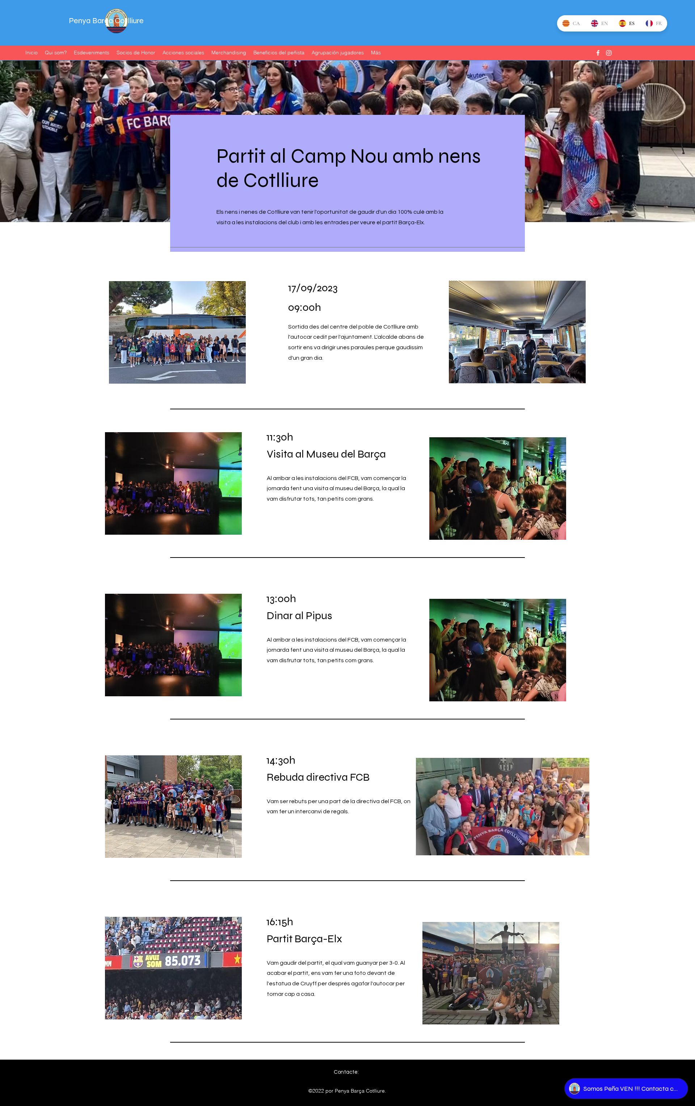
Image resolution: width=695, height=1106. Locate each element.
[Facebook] (598, 53)
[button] (580, 847)
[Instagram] (608, 53)
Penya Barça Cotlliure (106, 20)
